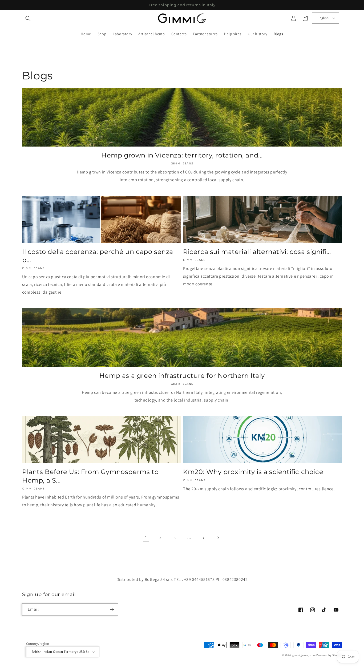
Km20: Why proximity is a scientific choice (253, 472)
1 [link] (146, 537)
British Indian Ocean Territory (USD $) (60, 651)
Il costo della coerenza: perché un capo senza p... (97, 256)
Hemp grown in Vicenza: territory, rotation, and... (182, 155)
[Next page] (218, 538)
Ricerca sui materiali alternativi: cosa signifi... (257, 252)
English (323, 18)
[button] (28, 18)
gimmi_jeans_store (304, 655)
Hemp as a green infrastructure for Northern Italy (182, 375)
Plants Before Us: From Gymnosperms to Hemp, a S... (90, 476)
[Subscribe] (112, 609)
